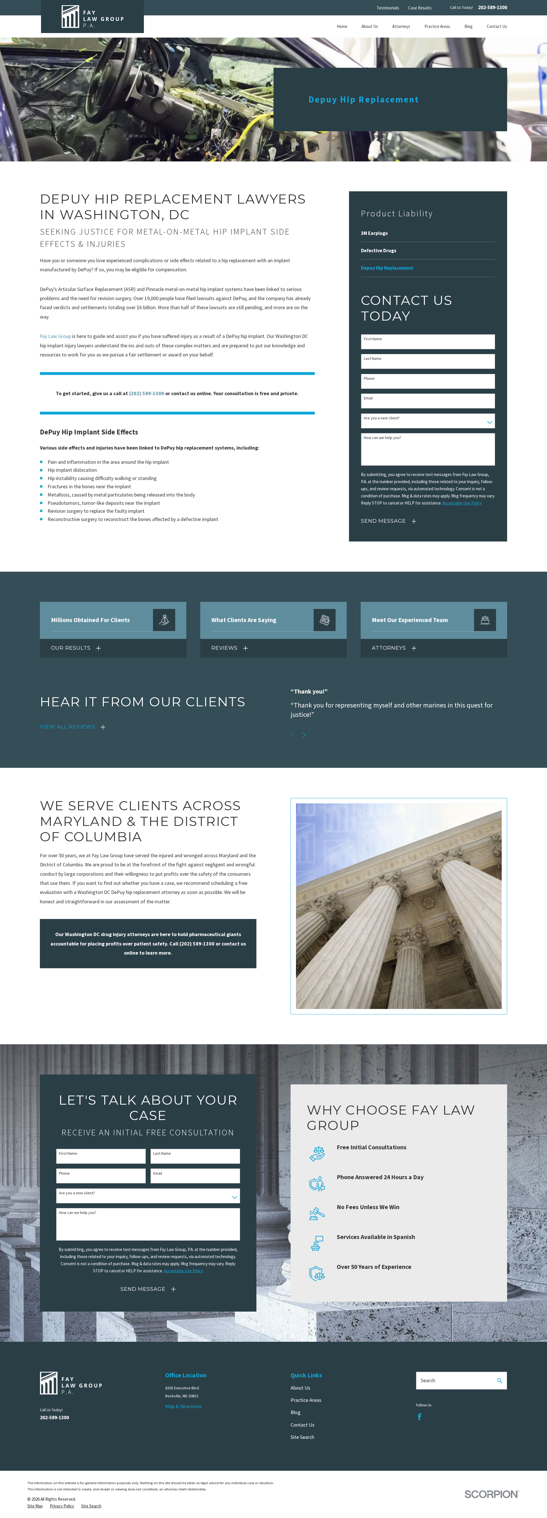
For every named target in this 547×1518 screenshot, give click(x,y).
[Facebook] (419, 1416)
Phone (369, 378)
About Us (300, 1387)
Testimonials (388, 8)
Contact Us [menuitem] (497, 26)
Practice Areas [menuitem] (437, 26)
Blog (296, 1412)
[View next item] (304, 735)
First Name (373, 339)
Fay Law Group (55, 336)
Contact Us (303, 1424)
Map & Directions (183, 1406)
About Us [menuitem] (370, 26)
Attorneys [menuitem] (401, 26)
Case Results (420, 8)
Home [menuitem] (342, 26)
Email (368, 398)
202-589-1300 (492, 7)
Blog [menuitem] (468, 26)
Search (428, 1380)
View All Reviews (67, 727)
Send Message (383, 521)
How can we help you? (382, 437)
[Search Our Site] (499, 1380)
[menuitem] (428, 233)
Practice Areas (306, 1400)
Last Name (372, 358)
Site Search (302, 1437)
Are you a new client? (382, 418)
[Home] (92, 16)
